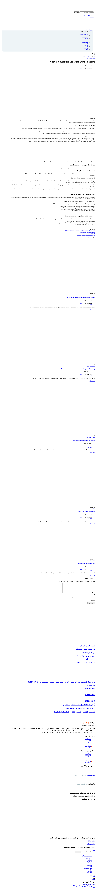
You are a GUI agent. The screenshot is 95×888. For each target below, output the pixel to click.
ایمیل (93, 597)
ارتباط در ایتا (90, 659)
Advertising (68, 230)
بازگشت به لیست (90, 233)
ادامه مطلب (92, 309)
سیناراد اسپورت (88, 56)
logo (86, 230)
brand (72, 230)
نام (94, 594)
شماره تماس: (84, 775)
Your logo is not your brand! (86, 563)
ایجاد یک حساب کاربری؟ (89, 884)
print (94, 230)
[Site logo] (89, 10)
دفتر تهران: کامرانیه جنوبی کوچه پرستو (80, 708)
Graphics (82, 230)
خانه (94, 56)
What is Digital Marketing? (86, 511)
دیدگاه (93, 592)
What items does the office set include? (83, 440)
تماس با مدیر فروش (87, 646)
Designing (77, 230)
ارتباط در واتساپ (88, 652)
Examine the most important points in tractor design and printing (75, 369)
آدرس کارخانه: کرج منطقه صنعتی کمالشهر (79, 705)
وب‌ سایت (92, 600)
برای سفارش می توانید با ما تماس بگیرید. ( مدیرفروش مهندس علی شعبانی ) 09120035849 (61, 682)
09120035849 (90, 688)
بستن (93, 605)
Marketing (89, 230)
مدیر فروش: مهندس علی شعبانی (85, 649)
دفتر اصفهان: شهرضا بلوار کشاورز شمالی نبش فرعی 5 (74, 712)
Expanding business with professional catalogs (81, 297)
